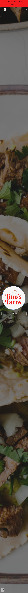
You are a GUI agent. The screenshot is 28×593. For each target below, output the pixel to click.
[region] (14, 3)
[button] (2, 9)
